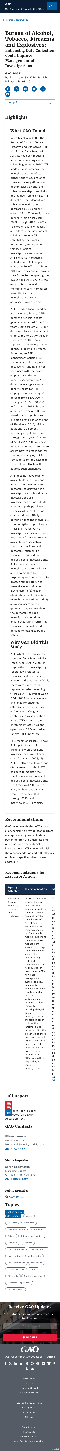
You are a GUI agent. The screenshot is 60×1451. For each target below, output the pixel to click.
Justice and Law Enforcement (14, 1214)
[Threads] (44, 89)
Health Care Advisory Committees (29, 1441)
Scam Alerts (29, 1432)
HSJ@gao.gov (18, 1149)
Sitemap (29, 1417)
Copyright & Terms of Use (29, 1403)
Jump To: (13, 102)
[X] (18, 89)
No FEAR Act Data (29, 1437)
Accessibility (29, 1412)
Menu (52, 6)
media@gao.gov (19, 1179)
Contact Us (16, 1197)
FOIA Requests (29, 1427)
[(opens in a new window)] (5, 1364)
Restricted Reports (29, 1393)
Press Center (29, 1379)
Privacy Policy (29, 1408)
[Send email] (9, 94)
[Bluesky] (36, 89)
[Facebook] (9, 89)
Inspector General (29, 1388)
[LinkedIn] (27, 89)
